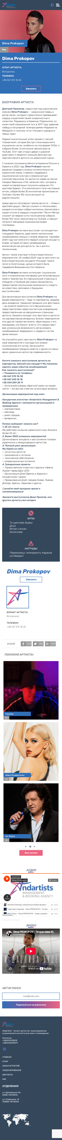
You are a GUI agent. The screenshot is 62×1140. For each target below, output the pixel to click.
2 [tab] (31, 847)
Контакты (7, 1074)
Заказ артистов (10, 1066)
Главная (6, 1057)
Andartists (5, 920)
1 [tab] (26, 847)
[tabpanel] (31, 751)
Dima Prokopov (13, 43)
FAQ (4, 1079)
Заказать (31, 88)
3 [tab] (35, 847)
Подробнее (32, 689)
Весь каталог (31, 853)
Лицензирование (11, 1070)
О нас (5, 1061)
